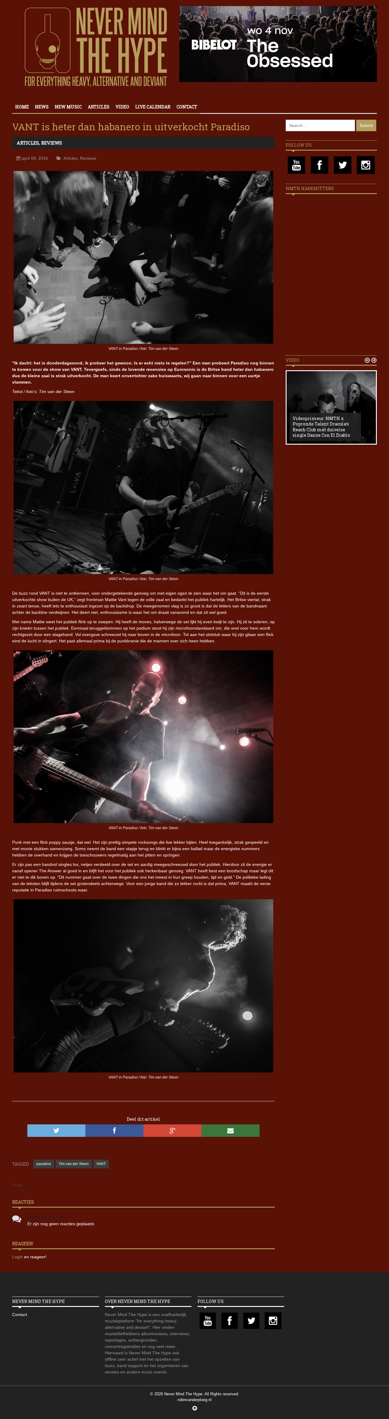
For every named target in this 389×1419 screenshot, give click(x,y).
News (42, 107)
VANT (101, 1164)
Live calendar (152, 107)
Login (18, 1256)
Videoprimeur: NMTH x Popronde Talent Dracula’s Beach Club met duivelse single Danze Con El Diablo (321, 426)
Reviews (51, 143)
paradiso (43, 1164)
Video (122, 107)
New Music (68, 107)
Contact (187, 107)
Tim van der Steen (74, 1164)
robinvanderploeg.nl (194, 1399)
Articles (98, 107)
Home (22, 107)
